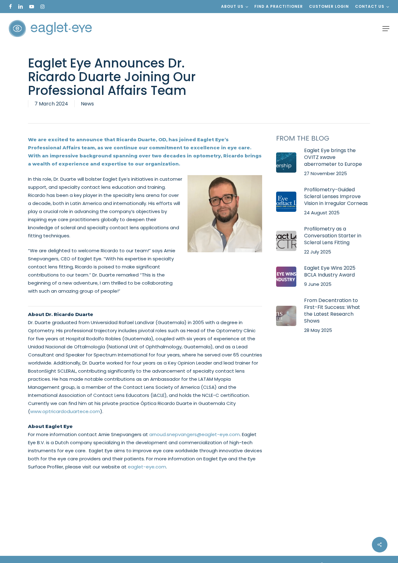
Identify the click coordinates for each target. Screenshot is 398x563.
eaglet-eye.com (147, 466)
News (87, 103)
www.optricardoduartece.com (65, 411)
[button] (385, 29)
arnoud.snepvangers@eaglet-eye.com (194, 434)
